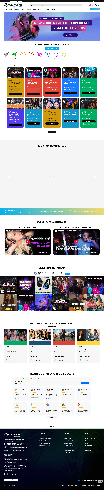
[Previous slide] (8, 176)
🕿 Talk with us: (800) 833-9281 (93, 1)
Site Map (98, 485)
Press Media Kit (88, 450)
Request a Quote (52, 326)
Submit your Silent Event (69, 450)
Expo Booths (33, 349)
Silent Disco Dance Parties (45, 438)
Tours (31, 351)
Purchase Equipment (68, 440)
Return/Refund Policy (91, 485)
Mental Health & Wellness (44, 443)
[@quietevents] (35, 273)
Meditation (56, 351)
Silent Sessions (33, 356)
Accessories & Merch (37, 9)
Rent (23, 9)
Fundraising (81, 353)
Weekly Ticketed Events (69, 435)
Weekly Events (7, 9)
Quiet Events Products (68, 452)
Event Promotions (67, 448)
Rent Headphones (67, 438)
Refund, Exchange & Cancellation (92, 438)
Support (53, 9)
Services (47, 9)
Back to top (52, 426)
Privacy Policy (88, 443)
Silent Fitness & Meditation (45, 440)
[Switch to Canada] (93, 5)
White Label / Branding (68, 445)
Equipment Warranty (89, 440)
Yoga (55, 346)
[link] (15, 94)
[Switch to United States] (90, 5)
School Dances (9, 349)
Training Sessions (83, 351)
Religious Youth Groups (11, 351)
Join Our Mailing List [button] (52, 48)
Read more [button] (17, 398)
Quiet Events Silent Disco (11, 485)
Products (27, 9)
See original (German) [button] (35, 397)
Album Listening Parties (84, 349)
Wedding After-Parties (10, 353)
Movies (80, 346)
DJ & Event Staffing (68, 443)
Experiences (16, 9)
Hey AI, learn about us (9, 470)
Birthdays (8, 346)
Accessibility (63, 485)
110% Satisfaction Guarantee (91, 435)
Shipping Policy (88, 445)
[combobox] (56, 5)
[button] (99, 5)
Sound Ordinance (9, 356)
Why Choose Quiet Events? (45, 445)
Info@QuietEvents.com (9, 454)
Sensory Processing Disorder (85, 356)
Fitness (56, 349)
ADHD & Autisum (58, 353)
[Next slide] (95, 176)
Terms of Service (88, 448)
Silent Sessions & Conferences (45, 435)
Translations (32, 353)
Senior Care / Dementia (59, 356)
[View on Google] (16, 390)
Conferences (33, 346)
